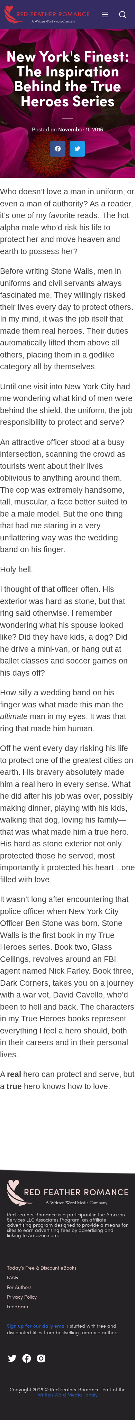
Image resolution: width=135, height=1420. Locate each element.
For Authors (19, 1287)
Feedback (18, 1307)
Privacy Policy (22, 1297)
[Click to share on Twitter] (77, 149)
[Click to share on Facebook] (57, 149)
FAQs (12, 1278)
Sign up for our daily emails (38, 1326)
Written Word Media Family (68, 1395)
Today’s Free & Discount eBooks (41, 1268)
